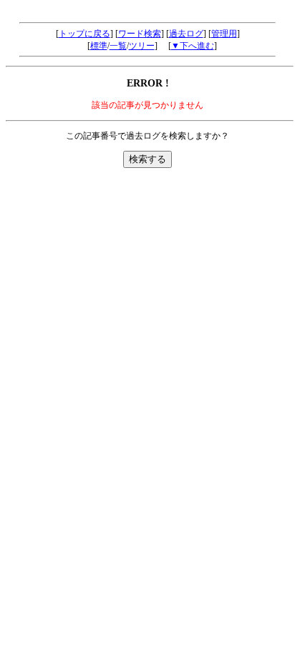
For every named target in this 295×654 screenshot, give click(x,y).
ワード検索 (139, 34)
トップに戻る (84, 34)
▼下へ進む (192, 46)
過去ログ (186, 34)
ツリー (142, 46)
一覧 (118, 46)
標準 (98, 46)
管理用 (224, 34)
